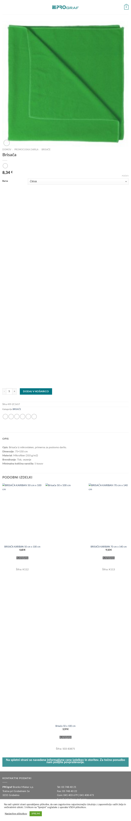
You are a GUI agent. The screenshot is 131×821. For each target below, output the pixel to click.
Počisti (125, 176)
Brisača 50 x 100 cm (65, 726)
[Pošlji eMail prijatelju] (22, 416)
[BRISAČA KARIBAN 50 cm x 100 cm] (22, 513)
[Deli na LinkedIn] (34, 416)
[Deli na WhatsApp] (5, 416)
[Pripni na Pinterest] (28, 416)
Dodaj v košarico (36, 391)
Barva (5, 181)
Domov (6, 150)
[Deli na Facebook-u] (11, 416)
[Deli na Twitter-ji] (16, 416)
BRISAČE (46, 150)
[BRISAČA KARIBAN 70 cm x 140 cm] (109, 513)
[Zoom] (7, 143)
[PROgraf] (65, 7)
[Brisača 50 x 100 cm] (65, 602)
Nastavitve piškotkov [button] (16, 814)
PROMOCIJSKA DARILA (26, 150)
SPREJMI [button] (35, 814)
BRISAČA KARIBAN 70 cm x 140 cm (109, 547)
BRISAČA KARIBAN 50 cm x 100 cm (22, 547)
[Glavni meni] (4, 7)
